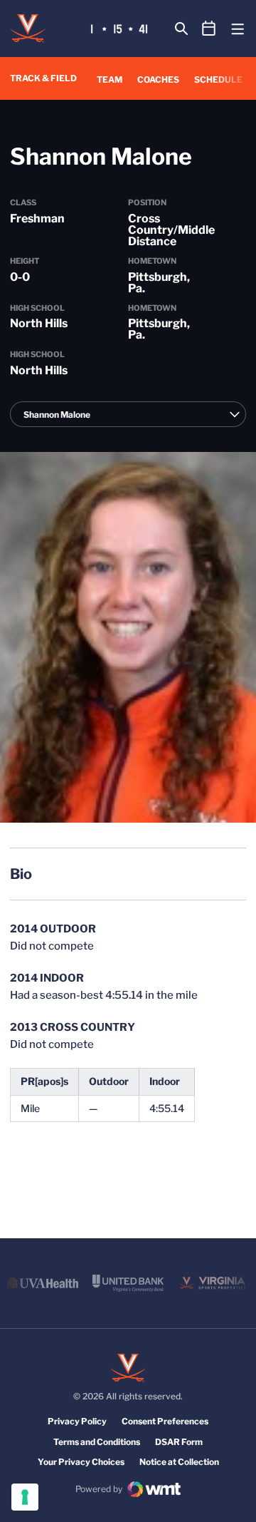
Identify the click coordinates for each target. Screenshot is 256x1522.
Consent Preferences (165, 1421)
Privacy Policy (77, 1421)
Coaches (158, 79)
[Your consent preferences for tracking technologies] (24, 1497)
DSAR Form (179, 1441)
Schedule (218, 79)
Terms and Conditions (96, 1441)
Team (109, 79)
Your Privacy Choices (81, 1461)
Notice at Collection (179, 1461)
